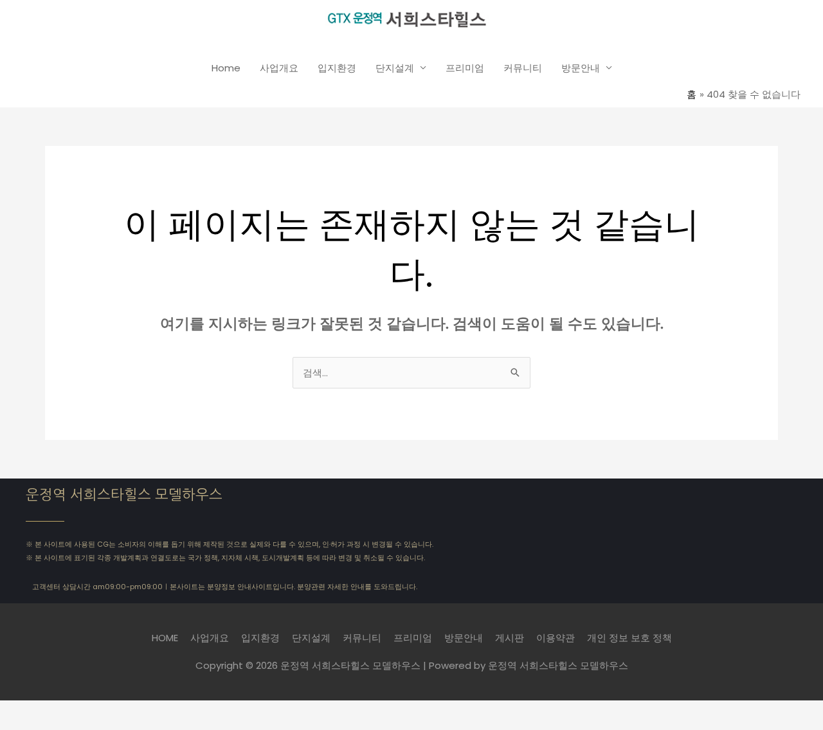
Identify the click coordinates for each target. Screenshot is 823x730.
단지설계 (394, 68)
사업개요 (279, 68)
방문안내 (580, 68)
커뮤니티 (522, 68)
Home (226, 68)
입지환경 (337, 68)
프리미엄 (465, 68)
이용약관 (555, 637)
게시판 (509, 637)
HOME (165, 637)
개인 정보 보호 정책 (629, 637)
